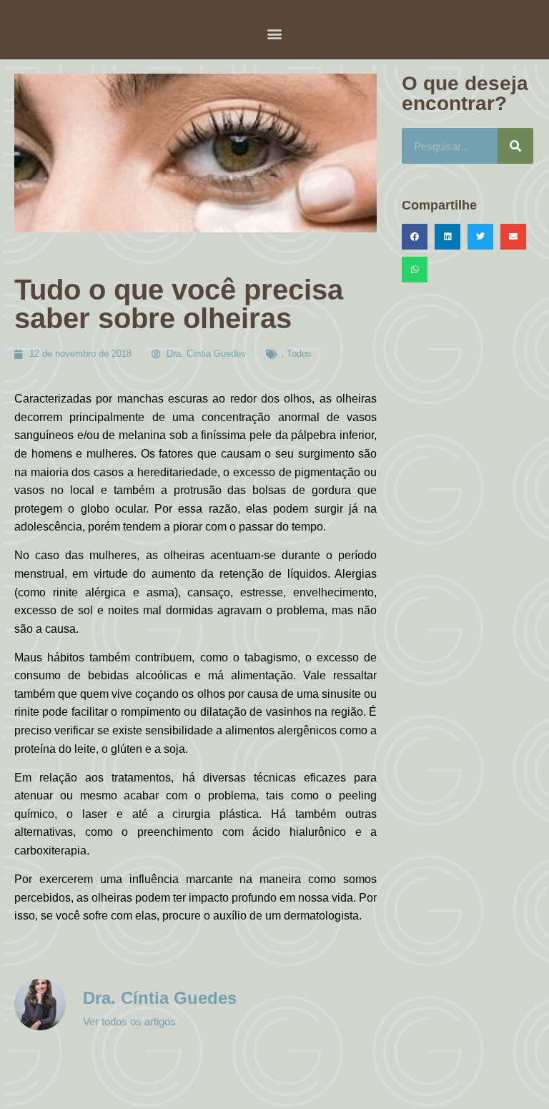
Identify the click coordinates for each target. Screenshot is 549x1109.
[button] (275, 33)
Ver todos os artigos (129, 1021)
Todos (299, 353)
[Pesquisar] (515, 146)
